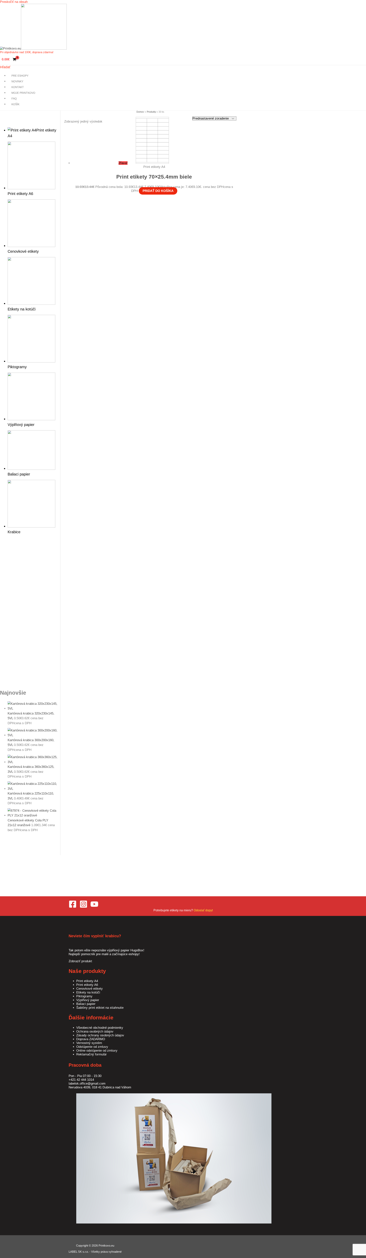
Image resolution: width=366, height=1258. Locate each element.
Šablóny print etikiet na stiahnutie (100, 1007)
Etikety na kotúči (88, 992)
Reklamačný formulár (91, 1054)
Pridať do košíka (158, 191)
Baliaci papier (86, 1004)
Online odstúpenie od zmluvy (96, 1050)
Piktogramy (84, 996)
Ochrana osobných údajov (94, 1031)
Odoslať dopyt (203, 910)
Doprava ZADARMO (90, 1039)
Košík (15, 104)
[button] (5, 67)
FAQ (14, 98)
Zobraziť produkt (80, 961)
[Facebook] (73, 907)
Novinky (17, 81)
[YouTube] (94, 907)
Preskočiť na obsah (14, 2)
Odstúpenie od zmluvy (92, 1047)
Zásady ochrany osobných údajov (100, 1035)
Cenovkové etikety (89, 988)
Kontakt (17, 87)
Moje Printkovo (23, 92)
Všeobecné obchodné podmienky (99, 1027)
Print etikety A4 (87, 981)
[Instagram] (83, 907)
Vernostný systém (89, 1043)
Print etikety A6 (87, 985)
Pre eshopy (19, 75)
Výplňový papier (87, 1000)
